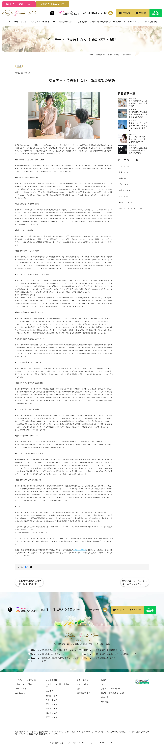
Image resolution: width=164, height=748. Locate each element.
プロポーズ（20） (125, 184)
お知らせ (105, 680)
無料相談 (143, 13)
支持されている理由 (40, 21)
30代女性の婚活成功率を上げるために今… (30, 582)
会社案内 (117, 21)
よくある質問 (81, 21)
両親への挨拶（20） (125, 190)
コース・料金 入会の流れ (62, 21)
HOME (91, 54)
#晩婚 (19, 66)
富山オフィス (35, 654)
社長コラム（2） (124, 172)
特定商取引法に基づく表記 (112, 693)
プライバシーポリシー (110, 689)
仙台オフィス (34, 659)
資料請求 (126, 13)
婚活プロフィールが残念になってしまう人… (133, 582)
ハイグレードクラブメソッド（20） (130, 208)
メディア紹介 (82, 684)
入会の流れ (20, 693)
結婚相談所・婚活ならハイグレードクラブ (65, 743)
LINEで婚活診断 (155, 13)
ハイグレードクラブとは (18, 21)
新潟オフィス (35, 650)
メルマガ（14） (124, 166)
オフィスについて (131, 21)
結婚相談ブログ (100, 54)
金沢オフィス (89, 654)
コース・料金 (20, 689)
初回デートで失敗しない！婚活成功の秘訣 (120, 54)
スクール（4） (124, 196)
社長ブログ (81, 689)
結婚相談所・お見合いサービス (52, 4)
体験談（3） (123, 178)
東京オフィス (89, 658)
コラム (104, 684)
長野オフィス (89, 650)
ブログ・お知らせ (149, 21)
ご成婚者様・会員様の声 (100, 21)
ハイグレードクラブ (79, 550)
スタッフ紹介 (82, 680)
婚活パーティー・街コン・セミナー (19, 4)
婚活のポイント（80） (126, 202)
